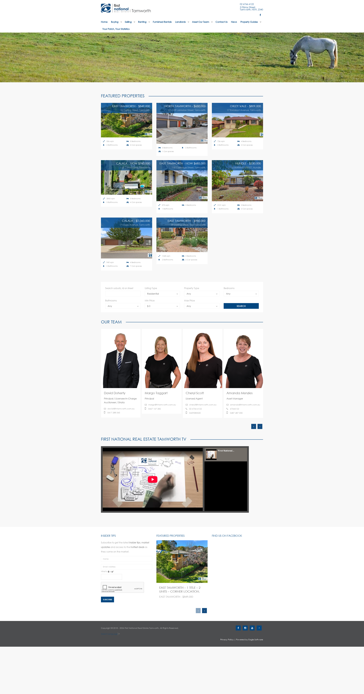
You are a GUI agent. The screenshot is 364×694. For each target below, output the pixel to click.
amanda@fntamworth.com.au (163, 404)
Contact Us (222, 21)
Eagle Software (255, 639)
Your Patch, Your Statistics (116, 28)
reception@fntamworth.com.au (242, 408)
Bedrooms (229, 288)
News (234, 21)
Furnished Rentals (162, 21)
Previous (4, 57)
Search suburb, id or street (119, 288)
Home (104, 21)
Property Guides (249, 21)
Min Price (150, 300)
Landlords (180, 21)
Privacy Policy (227, 639)
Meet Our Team (200, 21)
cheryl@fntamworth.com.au (121, 404)
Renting (142, 21)
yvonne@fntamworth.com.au (203, 408)
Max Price (189, 300)
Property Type (191, 288)
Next (360, 57)
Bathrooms (111, 300)
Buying (114, 21)
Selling (128, 21)
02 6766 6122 (247, 4)
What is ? (107, 571)
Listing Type (151, 288)
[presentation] (253, 426)
